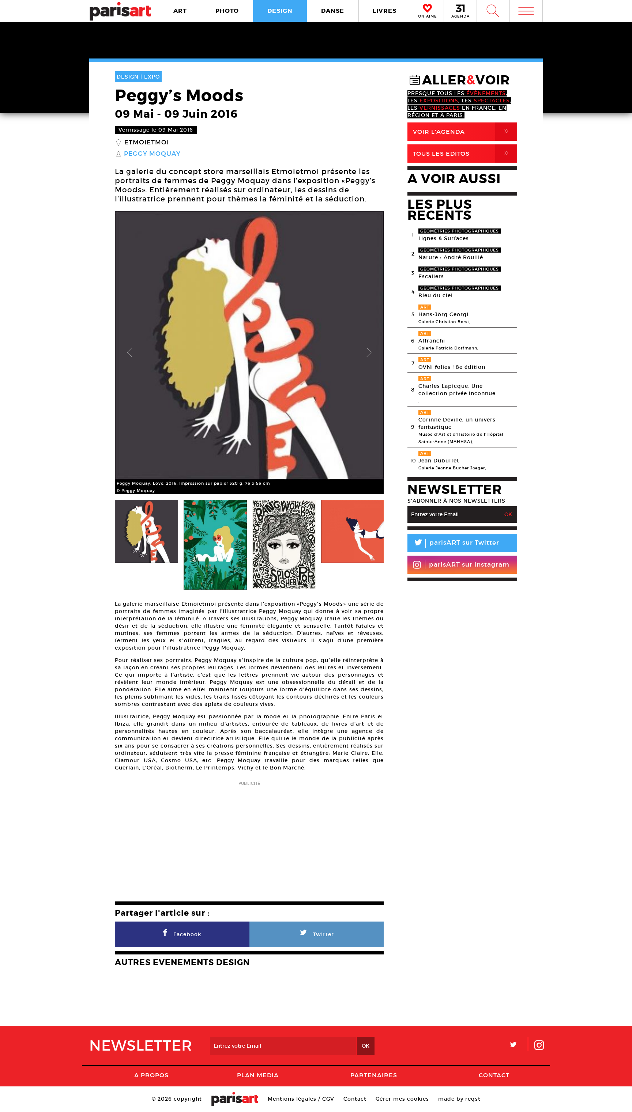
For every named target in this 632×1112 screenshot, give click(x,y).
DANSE (332, 11)
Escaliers (431, 276)
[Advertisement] (249, 839)
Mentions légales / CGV (301, 1099)
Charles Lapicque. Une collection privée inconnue (457, 390)
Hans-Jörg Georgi (443, 314)
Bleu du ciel (435, 295)
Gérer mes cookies (402, 1099)
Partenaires (373, 1075)
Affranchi (431, 340)
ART (180, 11)
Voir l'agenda (462, 131)
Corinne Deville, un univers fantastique (457, 423)
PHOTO (227, 11)
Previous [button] (129, 352)
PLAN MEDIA (258, 1075)
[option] (249, 352)
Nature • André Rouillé (450, 257)
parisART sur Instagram (469, 564)
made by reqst (459, 1099)
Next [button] (369, 352)
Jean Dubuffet (438, 460)
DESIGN (280, 11)
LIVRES (384, 11)
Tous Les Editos (462, 153)
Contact (494, 1075)
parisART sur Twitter (456, 543)
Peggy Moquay (152, 154)
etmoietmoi (146, 142)
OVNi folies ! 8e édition (451, 367)
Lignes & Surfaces (443, 238)
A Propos (151, 1075)
